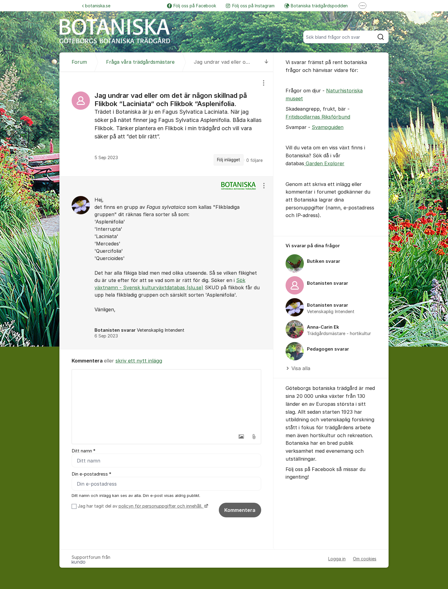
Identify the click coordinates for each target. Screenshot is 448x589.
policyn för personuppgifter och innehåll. (161, 506)
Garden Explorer (324, 163)
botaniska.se (97, 5)
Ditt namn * (83, 451)
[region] (166, 124)
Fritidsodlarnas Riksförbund (318, 117)
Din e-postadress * (91, 474)
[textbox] (166, 399)
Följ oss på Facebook (194, 5)
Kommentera (239, 510)
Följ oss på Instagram (253, 5)
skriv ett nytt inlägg (139, 361)
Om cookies (364, 558)
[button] (241, 436)
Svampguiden (327, 127)
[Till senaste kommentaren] (266, 62)
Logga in (337, 558)
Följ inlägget (228, 159)
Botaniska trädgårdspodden (319, 5)
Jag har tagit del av (140, 506)
